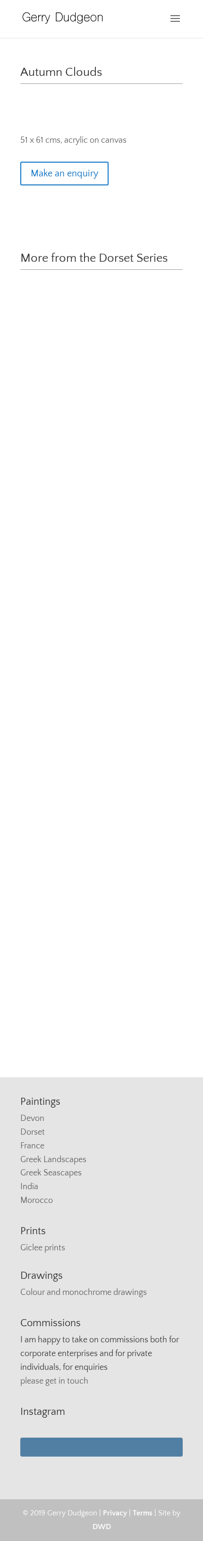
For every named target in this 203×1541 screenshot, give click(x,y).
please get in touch (54, 1381)
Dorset (32, 1132)
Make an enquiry (64, 173)
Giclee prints (42, 1248)
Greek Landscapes (53, 1160)
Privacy (115, 1513)
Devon (32, 1118)
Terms (142, 1513)
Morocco (36, 1200)
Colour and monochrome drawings (83, 1292)
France (32, 1146)
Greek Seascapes (51, 1173)
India (29, 1187)
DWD (102, 1527)
